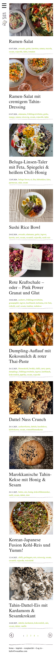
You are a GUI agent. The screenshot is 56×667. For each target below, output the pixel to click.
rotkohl (12, 306)
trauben (30, 306)
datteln (34, 426)
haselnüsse (42, 426)
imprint (19, 648)
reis (34, 557)
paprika (23, 374)
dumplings (13, 371)
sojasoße (18, 51)
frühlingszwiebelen (34, 299)
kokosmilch (14, 374)
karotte (12, 237)
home (11, 648)
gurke (28, 48)
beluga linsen (24, 179)
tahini (22, 495)
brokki (32, 368)
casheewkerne (24, 426)
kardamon (29, 622)
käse (48, 179)
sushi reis (46, 237)
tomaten (31, 51)
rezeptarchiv (29, 648)
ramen (42, 48)
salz (46, 622)
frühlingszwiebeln (26, 371)
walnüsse (38, 306)
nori (17, 237)
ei (31, 179)
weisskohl (29, 560)
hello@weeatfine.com (18, 651)
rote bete (48, 302)
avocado (21, 48)
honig (30, 491)
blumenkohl (23, 368)
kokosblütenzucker (42, 491)
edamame (22, 114)
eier (25, 491)
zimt (28, 495)
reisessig (25, 117)
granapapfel (14, 302)
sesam (11, 51)
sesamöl (29, 237)
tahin (25, 51)
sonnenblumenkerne (34, 429)
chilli (38, 368)
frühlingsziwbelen (34, 114)
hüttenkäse (41, 179)
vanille (23, 626)
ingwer (43, 234)
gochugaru (28, 557)
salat (20, 182)
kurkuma (39, 302)
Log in (39, 648)
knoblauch (30, 302)
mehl (11, 495)
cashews (21, 299)
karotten (35, 48)
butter (20, 491)
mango (12, 117)
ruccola (49, 48)
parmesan (13, 182)
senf (18, 306)
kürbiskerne (14, 429)
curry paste (45, 368)
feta (34, 179)
